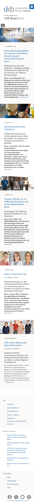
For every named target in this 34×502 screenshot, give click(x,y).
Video (9, 487)
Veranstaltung (11, 481)
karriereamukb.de (13, 408)
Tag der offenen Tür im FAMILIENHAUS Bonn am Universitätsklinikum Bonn (16, 203)
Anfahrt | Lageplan (13, 415)
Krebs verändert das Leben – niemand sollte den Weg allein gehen (17, 437)
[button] (31, 6)
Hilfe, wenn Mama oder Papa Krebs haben (15, 344)
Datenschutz (11, 418)
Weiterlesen (24, 97)
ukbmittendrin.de (12, 411)
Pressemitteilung (12, 484)
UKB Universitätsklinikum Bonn (19, 500)
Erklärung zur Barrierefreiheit (16, 421)
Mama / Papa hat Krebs (15, 274)
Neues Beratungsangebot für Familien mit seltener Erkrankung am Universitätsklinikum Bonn (16, 56)
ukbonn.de (10, 404)
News (9, 477)
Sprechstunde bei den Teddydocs (15, 128)
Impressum (10, 424)
